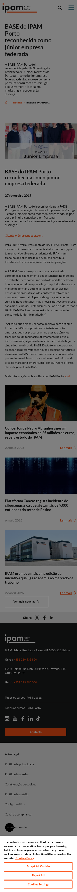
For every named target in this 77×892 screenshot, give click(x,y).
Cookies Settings (38, 884)
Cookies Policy (24, 858)
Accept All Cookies (38, 866)
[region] (38, 863)
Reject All (38, 875)
